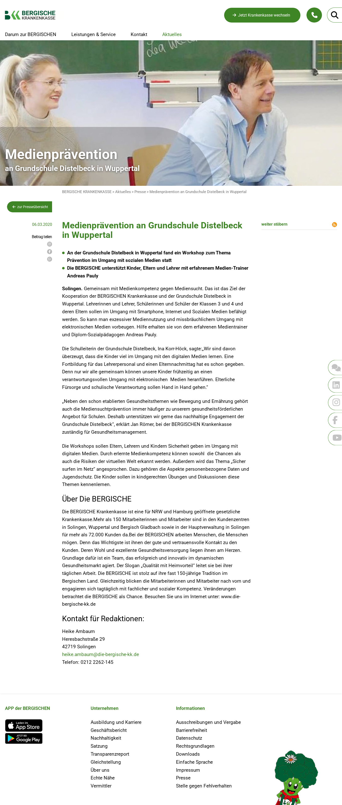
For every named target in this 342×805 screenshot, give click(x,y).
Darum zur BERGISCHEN (30, 34)
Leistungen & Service (93, 34)
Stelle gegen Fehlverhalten (204, 786)
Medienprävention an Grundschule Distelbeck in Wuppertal (198, 192)
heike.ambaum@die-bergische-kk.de (100, 654)
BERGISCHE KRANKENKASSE (87, 192)
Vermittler (101, 786)
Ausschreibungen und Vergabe (208, 722)
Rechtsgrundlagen (195, 746)
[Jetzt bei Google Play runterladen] (43, 738)
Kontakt (139, 34)
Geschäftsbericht (109, 730)
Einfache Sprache (194, 762)
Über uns (100, 770)
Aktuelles (172, 34)
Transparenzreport (110, 754)
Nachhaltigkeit (106, 738)
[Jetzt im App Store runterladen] (43, 725)
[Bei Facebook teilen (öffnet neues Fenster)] (49, 251)
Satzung (99, 746)
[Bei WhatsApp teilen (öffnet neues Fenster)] (49, 259)
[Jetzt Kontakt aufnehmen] (314, 15)
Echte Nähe (103, 778)
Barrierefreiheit (191, 730)
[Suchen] (334, 15)
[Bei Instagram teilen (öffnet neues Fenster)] (49, 244)
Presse (140, 192)
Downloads (188, 754)
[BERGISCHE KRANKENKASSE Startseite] (34, 15)
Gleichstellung (106, 762)
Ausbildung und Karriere (116, 722)
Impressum (188, 770)
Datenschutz (189, 738)
